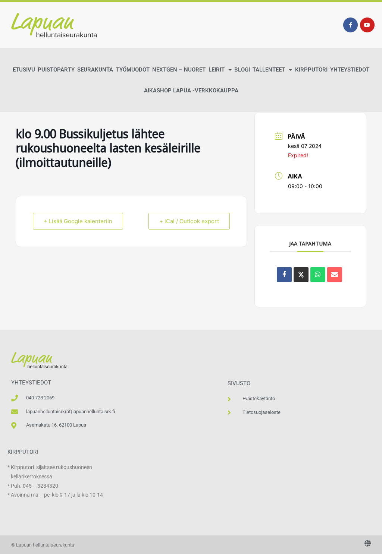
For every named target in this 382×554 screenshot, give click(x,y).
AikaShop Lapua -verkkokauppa (191, 90)
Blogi (242, 69)
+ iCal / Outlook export (189, 221)
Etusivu (24, 69)
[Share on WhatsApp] (317, 274)
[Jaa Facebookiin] (284, 274)
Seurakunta (95, 69)
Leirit (217, 69)
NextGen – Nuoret (179, 69)
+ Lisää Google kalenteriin (78, 221)
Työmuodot (133, 69)
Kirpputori (311, 69)
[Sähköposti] (334, 274)
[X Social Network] (301, 274)
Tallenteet (269, 69)
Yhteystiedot (349, 69)
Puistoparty (56, 69)
